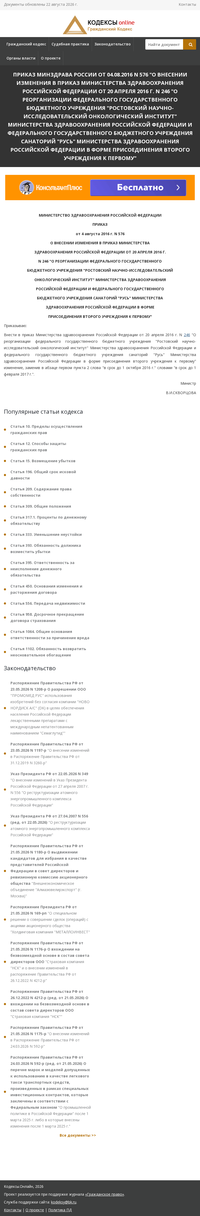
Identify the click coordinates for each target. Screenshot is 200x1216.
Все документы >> (78, 1135)
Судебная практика (70, 43)
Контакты (187, 4)
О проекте (50, 58)
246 (187, 334)
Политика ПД (60, 1209)
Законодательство (113, 43)
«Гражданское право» (104, 1194)
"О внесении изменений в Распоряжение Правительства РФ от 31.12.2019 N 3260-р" (49, 753)
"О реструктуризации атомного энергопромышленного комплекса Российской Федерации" (50, 825)
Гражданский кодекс (26, 43)
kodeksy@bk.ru (63, 1202)
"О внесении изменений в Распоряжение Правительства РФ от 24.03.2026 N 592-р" (49, 1037)
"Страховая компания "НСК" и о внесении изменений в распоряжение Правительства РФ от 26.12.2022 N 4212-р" (49, 961)
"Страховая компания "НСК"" (49, 1004)
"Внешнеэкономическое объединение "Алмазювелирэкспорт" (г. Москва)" (49, 870)
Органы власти (21, 58)
